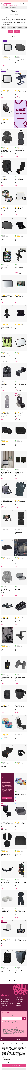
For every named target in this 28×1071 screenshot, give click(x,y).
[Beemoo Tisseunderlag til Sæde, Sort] (15, 240)
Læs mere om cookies (6, 1059)
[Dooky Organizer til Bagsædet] (1, 445)
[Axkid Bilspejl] (15, 358)
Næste (18, 980)
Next (25, 53)
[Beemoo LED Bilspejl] (15, 211)
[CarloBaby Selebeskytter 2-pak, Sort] (1, 358)
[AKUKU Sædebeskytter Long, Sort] (15, 182)
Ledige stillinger (4, 1005)
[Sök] (2, 7)
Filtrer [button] (11, 31)
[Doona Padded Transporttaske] (1, 182)
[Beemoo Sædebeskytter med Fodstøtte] (1, 826)
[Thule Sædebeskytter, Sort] (15, 738)
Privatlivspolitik (19, 1001)
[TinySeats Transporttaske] (15, 972)
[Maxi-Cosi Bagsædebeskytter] (15, 533)
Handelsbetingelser (4, 1001)
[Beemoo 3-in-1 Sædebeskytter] (15, 416)
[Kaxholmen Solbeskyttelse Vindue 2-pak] (15, 826)
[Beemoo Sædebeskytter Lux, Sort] (15, 563)
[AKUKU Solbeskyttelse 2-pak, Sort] (1, 240)
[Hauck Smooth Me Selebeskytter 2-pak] (1, 621)
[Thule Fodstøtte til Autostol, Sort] (15, 650)
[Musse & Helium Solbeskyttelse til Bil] (1, 738)
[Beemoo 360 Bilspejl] (1, 94)
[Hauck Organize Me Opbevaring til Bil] (15, 621)
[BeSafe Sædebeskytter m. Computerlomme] (15, 504)
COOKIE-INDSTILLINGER (14, 1069)
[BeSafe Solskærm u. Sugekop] (1, 563)
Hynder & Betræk (11, 27)
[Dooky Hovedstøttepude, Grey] (15, 680)
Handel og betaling (19, 999)
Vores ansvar (18, 1005)
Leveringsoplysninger (20, 997)
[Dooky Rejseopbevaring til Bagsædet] (1, 504)
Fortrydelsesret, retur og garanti (7, 1003)
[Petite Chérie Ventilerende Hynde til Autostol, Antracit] (3, 416)
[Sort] (15, 62)
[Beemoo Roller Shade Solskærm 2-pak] (15, 475)
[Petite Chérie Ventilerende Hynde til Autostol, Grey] (1, 416)
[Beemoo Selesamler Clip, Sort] (1, 650)
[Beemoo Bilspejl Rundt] (1, 943)
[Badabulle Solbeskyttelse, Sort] (15, 445)
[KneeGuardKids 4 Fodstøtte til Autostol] (15, 94)
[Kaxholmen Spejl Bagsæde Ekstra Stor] (1, 299)
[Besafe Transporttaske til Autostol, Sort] (1, 123)
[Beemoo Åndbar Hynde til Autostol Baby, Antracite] (15, 914)
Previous (3, 53)
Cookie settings (19, 1003)
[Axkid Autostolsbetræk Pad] (15, 328)
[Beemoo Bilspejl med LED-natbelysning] (1, 475)
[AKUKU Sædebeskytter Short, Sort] (1, 767)
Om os (2, 1007)
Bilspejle (3, 27)
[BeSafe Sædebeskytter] (15, 153)
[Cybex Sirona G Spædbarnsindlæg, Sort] (1, 153)
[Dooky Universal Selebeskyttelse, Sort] (1, 855)
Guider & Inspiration (5, 999)
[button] (2, 3)
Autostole (12, 14)
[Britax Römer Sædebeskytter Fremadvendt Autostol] (15, 387)
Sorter (17, 31)
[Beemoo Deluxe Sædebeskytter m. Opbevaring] (1, 387)
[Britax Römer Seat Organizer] (15, 885)
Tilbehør (16, 14)
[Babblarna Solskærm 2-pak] (15, 797)
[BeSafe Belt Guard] (1, 885)
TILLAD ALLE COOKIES (14, 1065)
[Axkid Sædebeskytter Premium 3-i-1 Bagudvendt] (1, 328)
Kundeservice (3, 997)
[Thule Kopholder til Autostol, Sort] (15, 709)
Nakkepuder (20, 27)
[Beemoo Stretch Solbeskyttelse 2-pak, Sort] (15, 855)
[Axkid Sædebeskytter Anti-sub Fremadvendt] (1, 680)
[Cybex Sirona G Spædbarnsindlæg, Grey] (3, 153)
